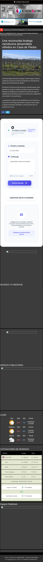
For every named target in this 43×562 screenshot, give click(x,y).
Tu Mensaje (14, 157)
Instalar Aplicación (22, 2)
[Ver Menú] (2, 9)
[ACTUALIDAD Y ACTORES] (21, 11)
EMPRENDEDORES (11, 33)
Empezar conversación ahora (21, 233)
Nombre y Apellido (17, 146)
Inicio (3, 33)
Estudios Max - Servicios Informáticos (27, 557)
